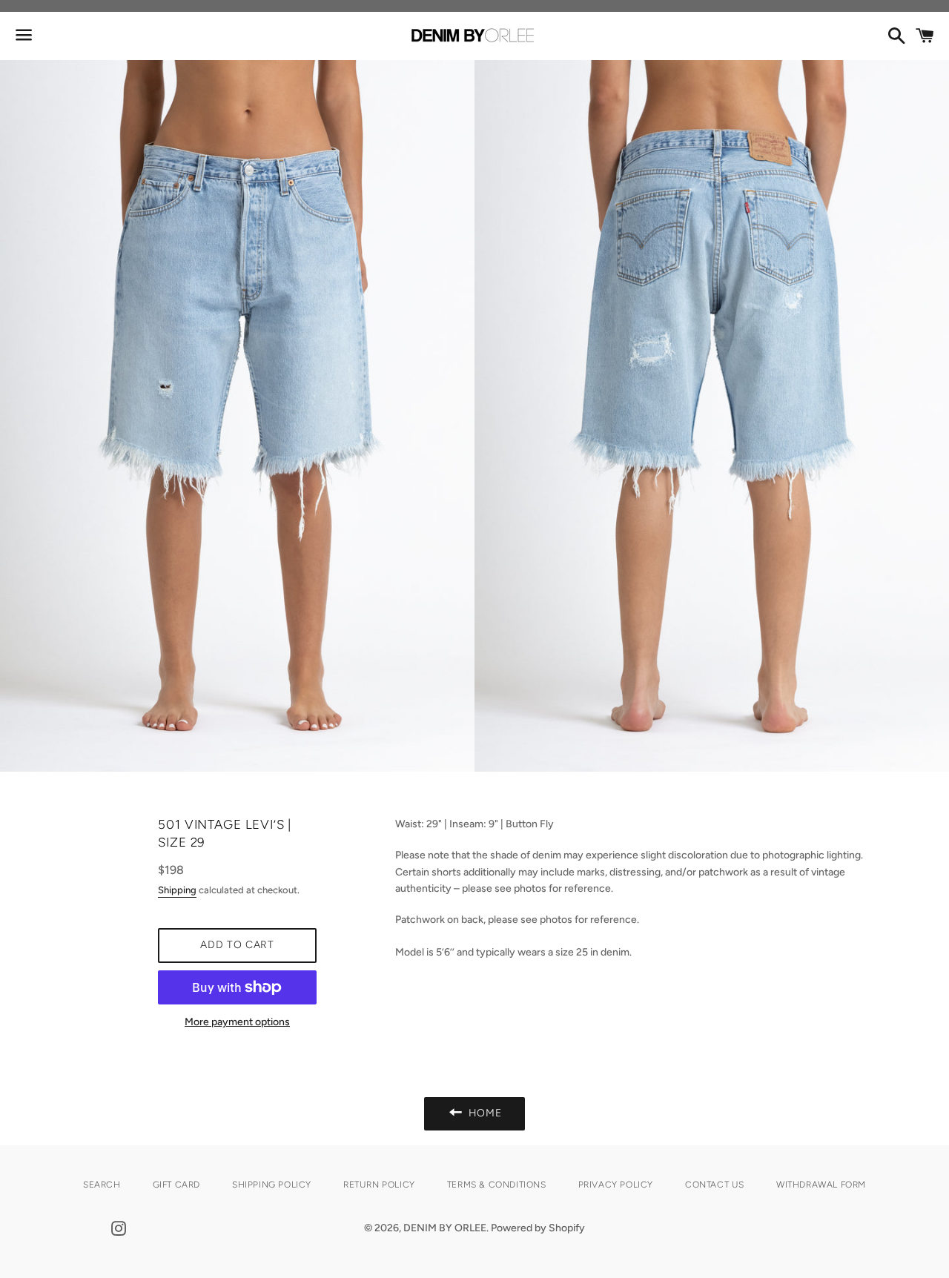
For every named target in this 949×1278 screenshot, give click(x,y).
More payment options (237, 1022)
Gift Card (176, 1184)
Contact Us (714, 1184)
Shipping (177, 889)
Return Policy (379, 1184)
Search (102, 1184)
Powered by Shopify (538, 1228)
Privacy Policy (615, 1184)
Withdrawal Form (821, 1184)
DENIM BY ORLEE (444, 1228)
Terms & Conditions (496, 1184)
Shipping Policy (271, 1184)
